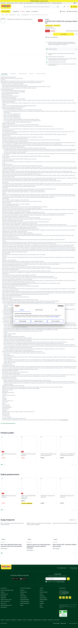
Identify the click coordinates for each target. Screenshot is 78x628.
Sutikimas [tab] (22, 309)
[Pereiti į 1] (2, 464)
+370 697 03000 (73, 567)
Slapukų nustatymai (38, 321)
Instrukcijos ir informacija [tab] (41, 73)
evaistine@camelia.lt (65, 591)
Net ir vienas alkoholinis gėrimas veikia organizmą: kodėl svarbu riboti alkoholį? (11, 545)
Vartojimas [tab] (31, 73)
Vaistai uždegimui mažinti (25, 14)
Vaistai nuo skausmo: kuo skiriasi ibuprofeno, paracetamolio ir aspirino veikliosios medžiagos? (39, 546)
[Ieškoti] (24, 7)
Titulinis (3, 14)
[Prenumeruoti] (68, 578)
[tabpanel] (39, 249)
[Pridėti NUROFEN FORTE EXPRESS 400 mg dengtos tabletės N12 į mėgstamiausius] (76, 34)
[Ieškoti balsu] (58, 7)
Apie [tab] (56, 309)
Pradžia (6, 14)
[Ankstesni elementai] (73, 465)
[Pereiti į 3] (4, 464)
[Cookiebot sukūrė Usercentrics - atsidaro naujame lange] (58, 306)
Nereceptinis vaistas (49, 27)
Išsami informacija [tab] (39, 309)
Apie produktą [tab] (4, 73)
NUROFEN (47, 19)
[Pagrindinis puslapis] (6, 6)
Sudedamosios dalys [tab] (22, 73)
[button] (56, 3)
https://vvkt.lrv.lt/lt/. (64, 419)
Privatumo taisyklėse (54, 316)
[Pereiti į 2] (3, 464)
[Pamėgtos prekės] (68, 6)
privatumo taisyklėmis (60, 581)
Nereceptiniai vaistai (12, 14)
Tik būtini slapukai (22, 321)
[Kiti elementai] (76, 465)
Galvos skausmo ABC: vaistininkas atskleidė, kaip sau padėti (64, 545)
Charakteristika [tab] (13, 73)
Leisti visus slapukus (55, 321)
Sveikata (3, 539)
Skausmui (18, 14)
